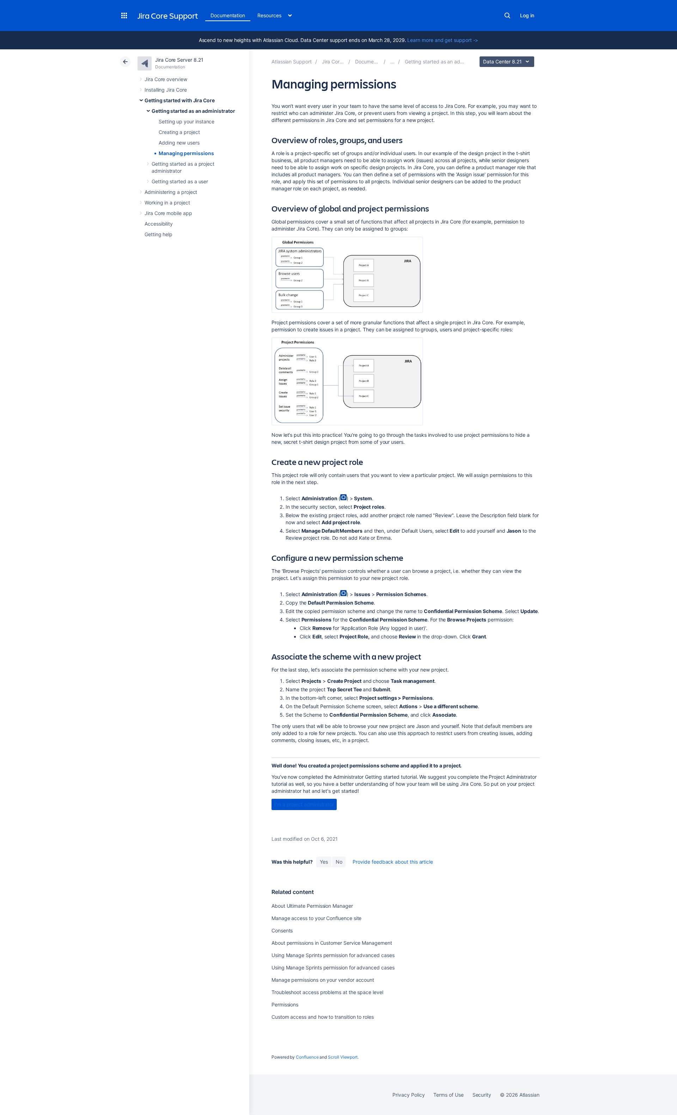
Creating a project (179, 132)
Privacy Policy (408, 1095)
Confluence (307, 1057)
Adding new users (179, 143)
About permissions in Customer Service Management (332, 943)
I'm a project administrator (304, 804)
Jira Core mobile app (168, 213)
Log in (527, 15)
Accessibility (159, 224)
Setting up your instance (186, 121)
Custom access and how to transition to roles (323, 1017)
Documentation (228, 15)
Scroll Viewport (343, 1057)
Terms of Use (448, 1095)
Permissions (285, 1004)
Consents (282, 930)
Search (507, 15)
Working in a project (167, 203)
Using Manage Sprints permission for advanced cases (333, 955)
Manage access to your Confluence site (316, 918)
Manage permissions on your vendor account (323, 980)
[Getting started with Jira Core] (392, 62)
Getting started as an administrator (193, 111)
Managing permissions (186, 153)
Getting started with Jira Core (180, 100)
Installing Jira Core (166, 90)
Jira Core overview (166, 79)
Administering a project (171, 192)
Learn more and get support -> (442, 40)
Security (481, 1095)
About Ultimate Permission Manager (312, 906)
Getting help (158, 234)
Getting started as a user (180, 181)
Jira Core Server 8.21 (179, 60)
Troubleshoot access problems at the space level (327, 992)
